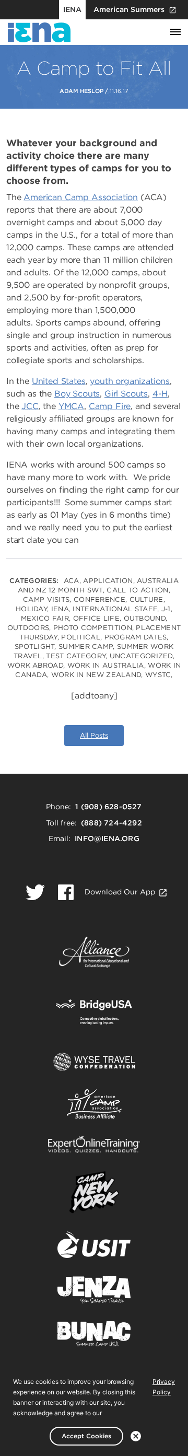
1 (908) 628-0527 (108, 806)
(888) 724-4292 (111, 823)
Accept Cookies (86, 1436)
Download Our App (120, 892)
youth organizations (130, 381)
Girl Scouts (126, 394)
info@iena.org (107, 838)
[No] (136, 1436)
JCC (30, 406)
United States (59, 381)
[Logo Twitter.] (35, 892)
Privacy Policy (163, 1387)
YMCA (71, 406)
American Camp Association (81, 197)
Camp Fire (110, 406)
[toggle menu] (175, 32)
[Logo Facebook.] (66, 892)
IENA (72, 9)
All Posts (94, 735)
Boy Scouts (77, 394)
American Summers (128, 9)
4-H (160, 394)
